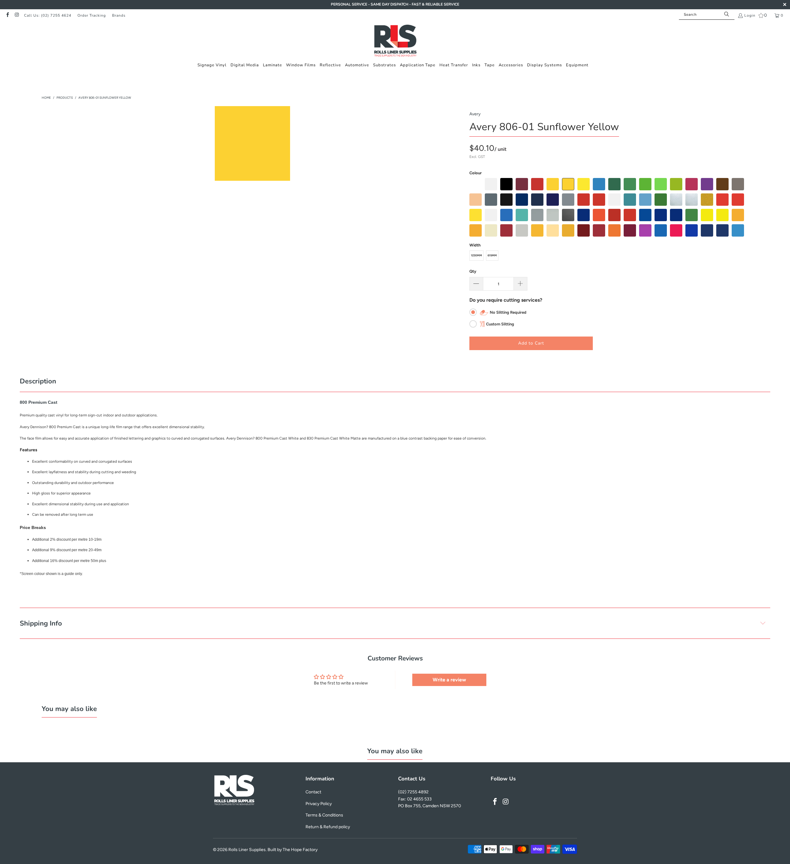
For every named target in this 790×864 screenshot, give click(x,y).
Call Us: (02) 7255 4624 (47, 15)
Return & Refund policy (328, 826)
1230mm (476, 255)
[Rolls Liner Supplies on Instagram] (16, 15)
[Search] (726, 14)
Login (749, 15)
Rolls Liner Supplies (247, 849)
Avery (474, 114)
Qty (472, 271)
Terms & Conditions (324, 815)
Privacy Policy (319, 803)
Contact (313, 792)
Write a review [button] (449, 680)
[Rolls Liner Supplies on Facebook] (7, 15)
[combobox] (706, 14)
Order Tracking (91, 15)
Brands (119, 15)
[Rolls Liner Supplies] (395, 41)
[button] (212, 65)
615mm (492, 255)
